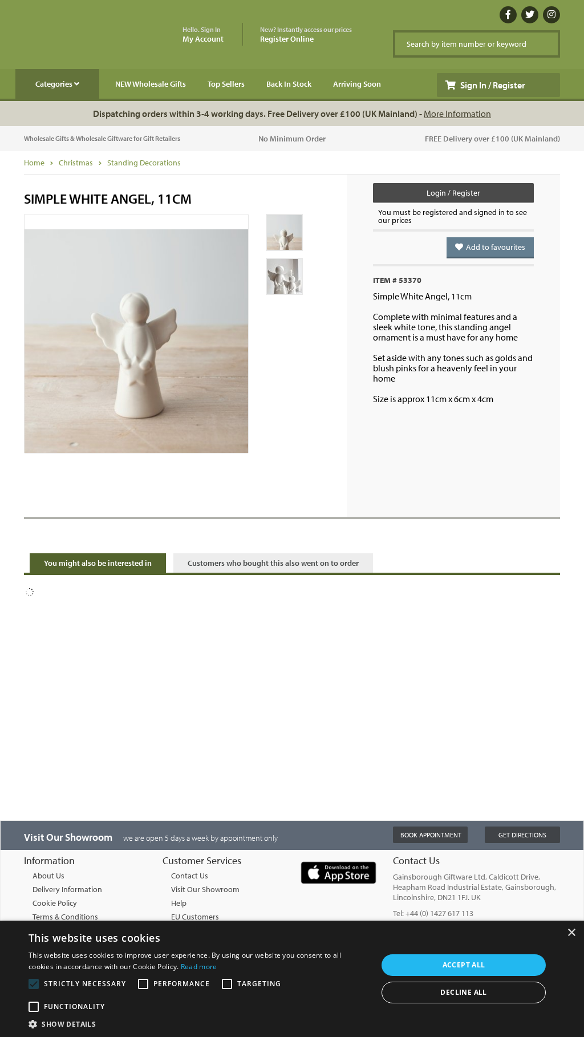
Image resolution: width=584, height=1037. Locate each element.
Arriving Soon (357, 84)
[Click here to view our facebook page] (508, 14)
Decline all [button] (463, 992)
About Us (48, 875)
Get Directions (522, 835)
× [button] (571, 933)
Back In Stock (288, 84)
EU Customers (195, 917)
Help (178, 903)
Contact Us (189, 875)
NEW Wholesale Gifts (150, 84)
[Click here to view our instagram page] (551, 14)
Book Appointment (430, 835)
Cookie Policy (55, 903)
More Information (457, 113)
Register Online (306, 35)
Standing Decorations (144, 162)
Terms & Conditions (65, 917)
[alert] (292, 979)
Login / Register (453, 193)
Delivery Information (67, 889)
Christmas (76, 162)
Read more (199, 966)
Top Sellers (226, 84)
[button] (198, 1023)
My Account (203, 35)
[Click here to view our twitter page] (529, 14)
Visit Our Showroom (205, 889)
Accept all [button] (464, 965)
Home (34, 162)
